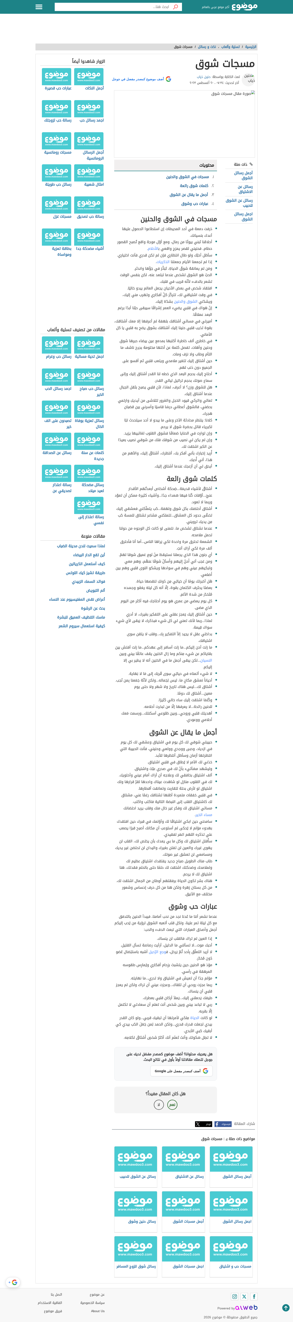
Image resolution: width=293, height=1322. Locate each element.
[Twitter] (244, 1296)
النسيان (206, 660)
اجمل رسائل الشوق (243, 216)
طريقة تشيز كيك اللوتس (85, 573)
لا (158, 1104)
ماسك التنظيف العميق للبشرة (81, 617)
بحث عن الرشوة (93, 608)
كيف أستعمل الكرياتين (87, 564)
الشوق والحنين (186, 301)
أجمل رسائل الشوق (243, 175)
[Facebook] (254, 1296)
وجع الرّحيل (157, 951)
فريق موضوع (53, 1311)
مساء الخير (203, 814)
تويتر (208, 1124)
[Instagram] (234, 1296)
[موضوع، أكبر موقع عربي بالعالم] (245, 7)
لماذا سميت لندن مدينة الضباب (81, 546)
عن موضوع (97, 1295)
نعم (172, 1104)
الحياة (194, 1017)
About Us (98, 1311)
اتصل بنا (56, 1295)
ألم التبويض (95, 590)
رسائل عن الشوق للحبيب (239, 203)
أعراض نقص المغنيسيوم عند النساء (77, 599)
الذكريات (163, 261)
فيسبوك (226, 1124)
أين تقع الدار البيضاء (89, 555)
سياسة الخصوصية (92, 1303)
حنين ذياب (204, 77)
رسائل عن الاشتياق (245, 189)
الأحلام (153, 248)
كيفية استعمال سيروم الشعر (82, 626)
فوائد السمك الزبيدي (88, 581)
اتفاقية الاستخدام (50, 1303)
